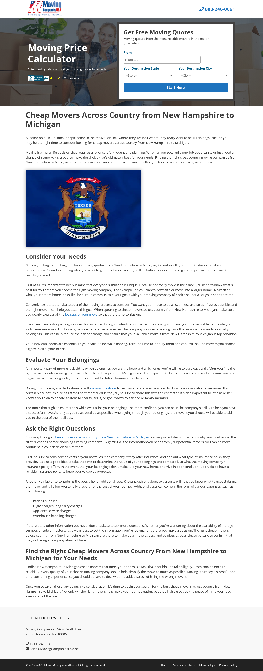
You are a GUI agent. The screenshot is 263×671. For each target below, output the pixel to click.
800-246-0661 (219, 9)
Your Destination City (195, 68)
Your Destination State (141, 68)
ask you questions (103, 388)
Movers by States (184, 665)
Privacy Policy (228, 665)
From (128, 52)
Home (165, 665)
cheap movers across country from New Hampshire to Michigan (101, 437)
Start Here (176, 87)
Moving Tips (207, 665)
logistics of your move (81, 314)
